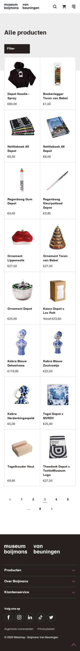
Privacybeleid (46, 629)
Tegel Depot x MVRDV (53, 416)
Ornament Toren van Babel (55, 258)
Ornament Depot (19, 308)
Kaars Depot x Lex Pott (53, 311)
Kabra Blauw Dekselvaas (17, 363)
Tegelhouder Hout (20, 466)
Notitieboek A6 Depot (54, 149)
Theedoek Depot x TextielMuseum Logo (56, 471)
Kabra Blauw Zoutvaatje (52, 363)
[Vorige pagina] (10, 499)
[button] (73, 6)
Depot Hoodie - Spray (18, 96)
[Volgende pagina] (51, 509)
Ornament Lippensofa (15, 258)
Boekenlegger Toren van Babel (55, 96)
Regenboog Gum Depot (19, 201)
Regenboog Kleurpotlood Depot (53, 203)
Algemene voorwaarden (18, 629)
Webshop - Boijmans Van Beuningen (36, 637)
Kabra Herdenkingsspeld (20, 416)
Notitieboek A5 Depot (18, 149)
